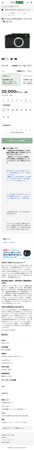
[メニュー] (3, 2)
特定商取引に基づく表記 (8, 435)
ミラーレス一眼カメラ (22, 13)
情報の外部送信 (5, 442)
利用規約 (4, 437)
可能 (11, 95)
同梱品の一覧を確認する (9, 242)
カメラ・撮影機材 (10, 13)
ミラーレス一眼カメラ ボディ (9, 15)
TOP (3, 13)
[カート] (31, 2)
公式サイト (10, 428)
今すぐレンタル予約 (17, 141)
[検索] (27, 2)
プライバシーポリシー (7, 440)
